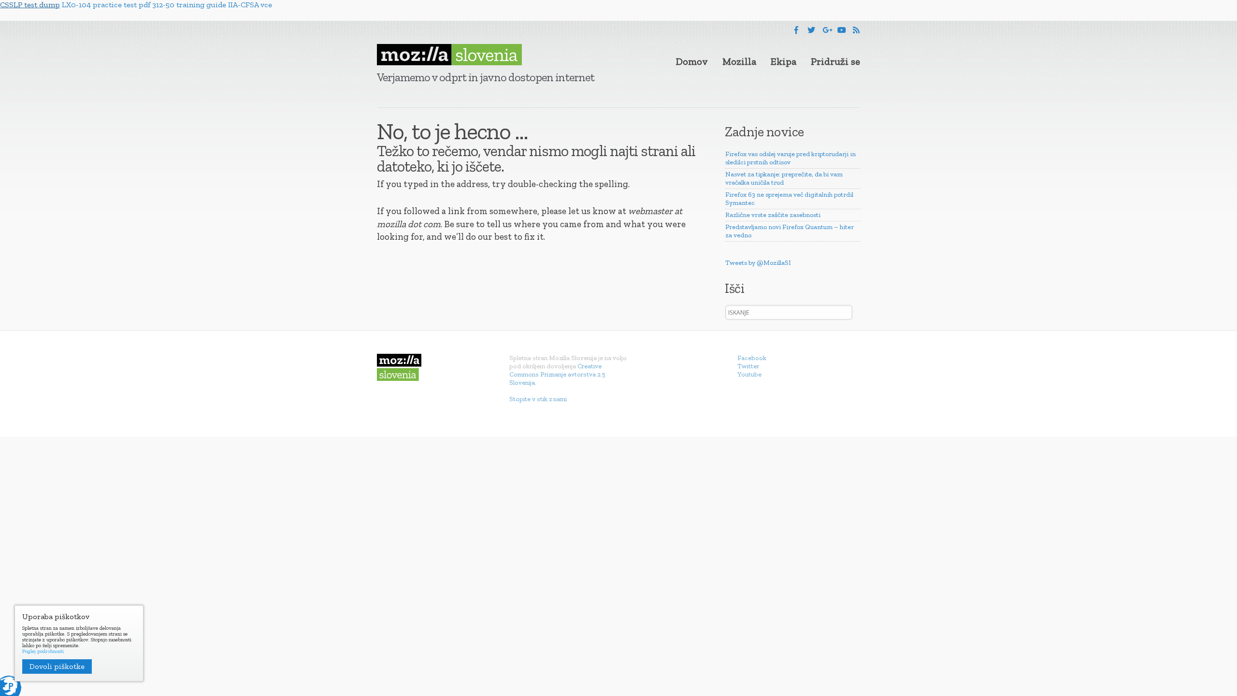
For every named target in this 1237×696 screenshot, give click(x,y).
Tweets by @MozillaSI (758, 263)
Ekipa (783, 61)
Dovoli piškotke (57, 666)
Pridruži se (835, 61)
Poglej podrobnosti (43, 651)
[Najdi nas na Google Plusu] (827, 30)
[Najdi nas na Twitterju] (811, 30)
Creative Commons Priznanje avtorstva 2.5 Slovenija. (557, 374)
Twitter (748, 366)
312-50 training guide (189, 4)
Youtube (749, 374)
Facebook (751, 358)
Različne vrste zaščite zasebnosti (772, 215)
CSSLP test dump (30, 4)
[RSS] (856, 30)
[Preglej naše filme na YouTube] (841, 30)
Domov (692, 61)
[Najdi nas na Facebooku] (796, 30)
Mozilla (739, 61)
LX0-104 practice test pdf (106, 4)
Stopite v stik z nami (538, 399)
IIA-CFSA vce (250, 4)
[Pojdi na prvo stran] (449, 54)
